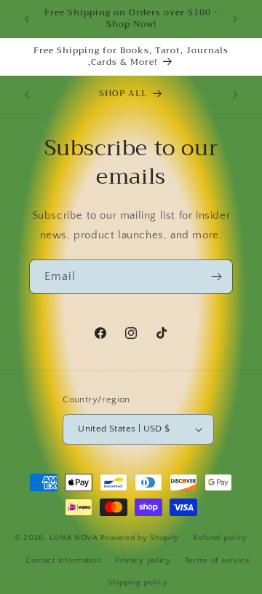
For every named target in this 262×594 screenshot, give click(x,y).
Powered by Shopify (140, 538)
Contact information (63, 560)
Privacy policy (143, 560)
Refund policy (220, 538)
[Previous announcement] (27, 19)
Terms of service (217, 560)
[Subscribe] (216, 276)
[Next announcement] (235, 19)
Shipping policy (138, 582)
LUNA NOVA (73, 538)
